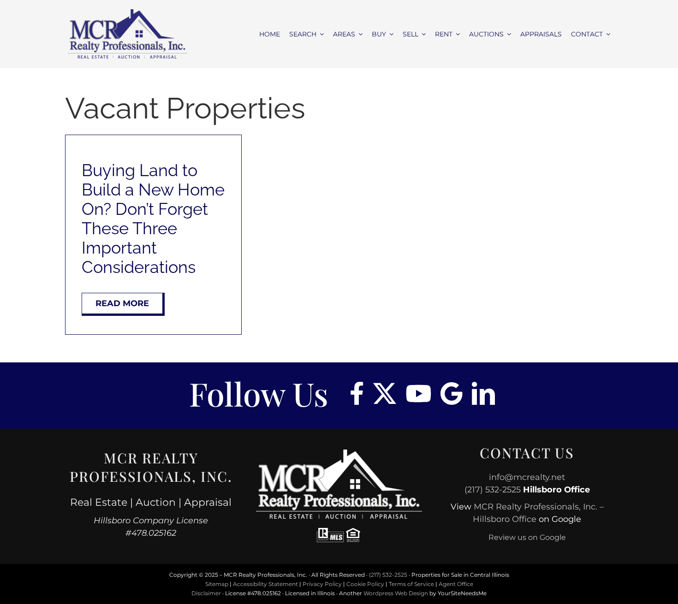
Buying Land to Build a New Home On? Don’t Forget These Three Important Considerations (153, 218)
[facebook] (357, 393)
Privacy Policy (322, 583)
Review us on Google (527, 537)
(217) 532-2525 (492, 490)
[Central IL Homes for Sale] (127, 12)
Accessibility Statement (265, 583)
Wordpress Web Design (395, 593)
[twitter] (384, 393)
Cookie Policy (365, 583)
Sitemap (216, 583)
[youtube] (418, 393)
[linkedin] (483, 393)
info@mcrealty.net (527, 477)
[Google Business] (451, 393)
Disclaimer (206, 593)
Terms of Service (411, 583)
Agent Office (456, 583)
